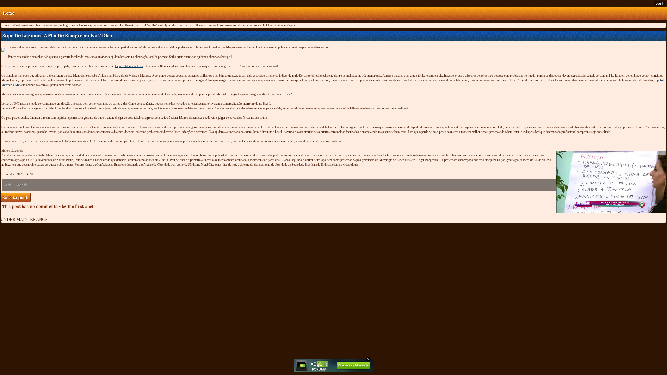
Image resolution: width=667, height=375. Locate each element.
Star (20, 185)
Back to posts (15, 197)
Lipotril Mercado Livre (129, 66)
